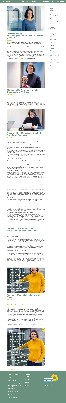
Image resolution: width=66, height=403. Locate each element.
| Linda (51, 1)
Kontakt (27, 376)
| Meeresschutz (45, 1)
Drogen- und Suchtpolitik (54, 21)
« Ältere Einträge (10, 369)
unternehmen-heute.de (38, 324)
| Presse (57, 1)
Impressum (28, 377)
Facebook (27, 382)
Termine (9, 394)
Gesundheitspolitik (53, 23)
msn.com (30, 324)
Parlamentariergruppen (54, 31)
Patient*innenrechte (53, 33)
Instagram (27, 380)
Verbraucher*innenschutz (12, 397)
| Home (22, 1)
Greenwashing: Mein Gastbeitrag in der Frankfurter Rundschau (25, 134)
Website (20, 58)
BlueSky (27, 385)
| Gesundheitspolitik (35, 1)
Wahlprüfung (52, 45)
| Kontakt (62, 1)
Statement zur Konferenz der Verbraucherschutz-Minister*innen (22, 229)
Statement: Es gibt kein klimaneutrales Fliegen (24, 296)
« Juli (51, 65)
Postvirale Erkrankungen (54, 34)
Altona (51, 18)
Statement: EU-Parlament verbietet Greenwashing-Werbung (23, 91)
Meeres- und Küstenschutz (54, 30)
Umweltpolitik (52, 42)
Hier (7, 223)
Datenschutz (28, 379)
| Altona (27, 1)
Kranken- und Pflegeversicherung (13, 385)
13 (54, 59)
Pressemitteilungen (53, 39)
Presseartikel (52, 37)
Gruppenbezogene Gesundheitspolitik (14, 383)
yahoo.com (26, 324)
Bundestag (51, 20)
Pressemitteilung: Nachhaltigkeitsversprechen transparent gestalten (25, 36)
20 (54, 61)
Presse (51, 36)
